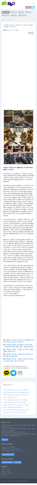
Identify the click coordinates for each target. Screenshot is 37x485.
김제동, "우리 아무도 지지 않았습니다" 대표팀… (16, 405)
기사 (7, 20)
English (3, 471)
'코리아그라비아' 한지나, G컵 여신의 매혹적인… (16, 390)
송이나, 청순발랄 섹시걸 (10, 397)
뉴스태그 (6, 12)
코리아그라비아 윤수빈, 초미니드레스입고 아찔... (16, 410)
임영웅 (15, 15)
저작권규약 (17, 462)
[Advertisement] (18, 54)
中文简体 (3, 473)
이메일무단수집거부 (7, 454)
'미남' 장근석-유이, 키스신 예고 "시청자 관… (15, 412)
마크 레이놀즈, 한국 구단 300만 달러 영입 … (15, 402)
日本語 (8, 469)
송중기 (29, 12)
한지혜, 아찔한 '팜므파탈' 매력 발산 (13, 407)
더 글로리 (6, 15)
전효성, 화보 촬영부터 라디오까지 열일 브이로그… (17, 392)
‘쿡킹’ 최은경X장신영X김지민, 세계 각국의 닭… (16, 395)
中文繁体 (9, 473)
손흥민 (22, 12)
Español (8, 471)
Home (3, 20)
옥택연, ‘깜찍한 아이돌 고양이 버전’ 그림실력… (16, 400)
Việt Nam (3, 475)
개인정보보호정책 (7, 462)
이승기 (14, 12)
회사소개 (4, 439)
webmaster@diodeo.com (14, 449)
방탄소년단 (23, 15)
